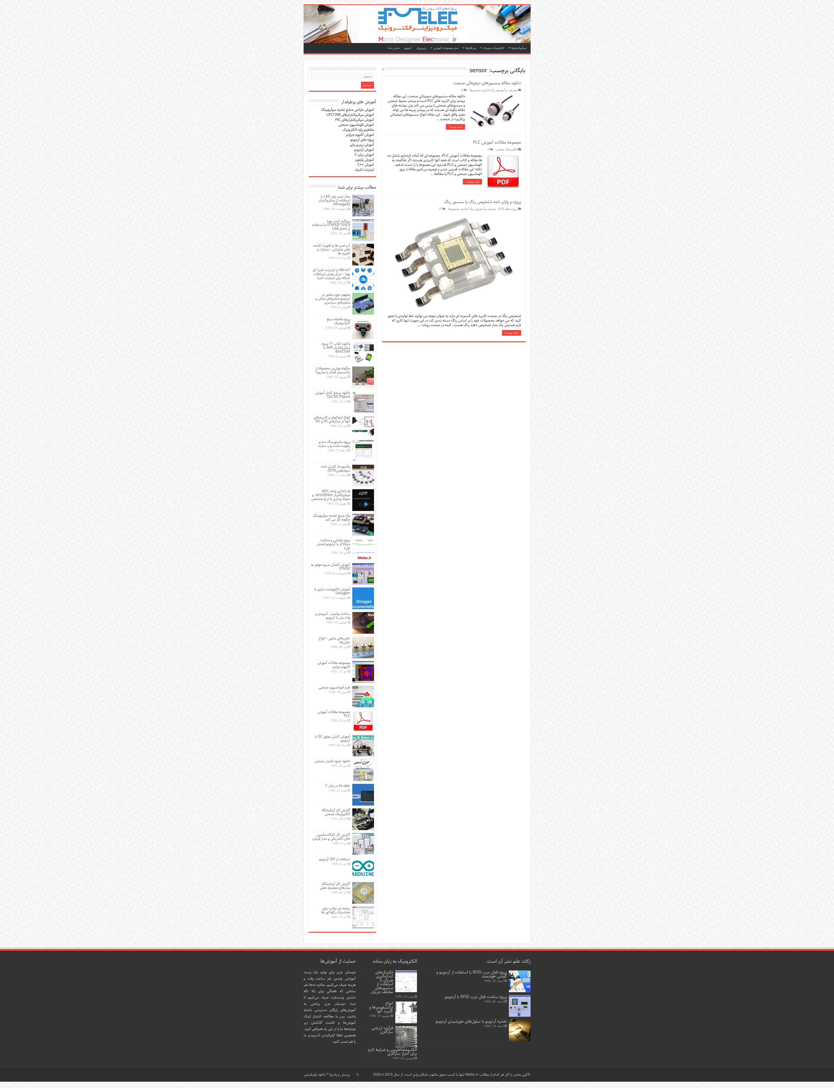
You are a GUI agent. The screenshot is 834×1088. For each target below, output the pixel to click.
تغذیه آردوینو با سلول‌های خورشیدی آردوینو (471, 1021)
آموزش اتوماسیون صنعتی (356, 125)
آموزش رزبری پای (362, 145)
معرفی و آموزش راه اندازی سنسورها (494, 90)
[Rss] (357, 1074)
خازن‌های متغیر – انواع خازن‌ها (334, 640)
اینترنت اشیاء (364, 170)
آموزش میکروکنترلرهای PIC (354, 120)
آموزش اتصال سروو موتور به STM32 (330, 567)
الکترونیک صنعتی (507, 149)
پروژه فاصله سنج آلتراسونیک (338, 321)
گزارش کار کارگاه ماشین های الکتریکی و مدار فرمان (331, 837)
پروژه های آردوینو (362, 140)
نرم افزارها (470, 48)
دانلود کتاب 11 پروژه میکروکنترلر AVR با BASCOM (335, 348)
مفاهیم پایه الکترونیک (358, 130)
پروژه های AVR (508, 209)
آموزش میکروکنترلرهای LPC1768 (350, 115)
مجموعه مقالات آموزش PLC (497, 142)
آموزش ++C (365, 165)
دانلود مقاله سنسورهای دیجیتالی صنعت (487, 83)
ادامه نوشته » (455, 126)
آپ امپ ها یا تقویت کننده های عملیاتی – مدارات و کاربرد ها (331, 249)
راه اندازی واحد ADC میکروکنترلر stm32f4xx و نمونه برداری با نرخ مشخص (330, 495)
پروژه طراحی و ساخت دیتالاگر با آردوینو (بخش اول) (333, 544)
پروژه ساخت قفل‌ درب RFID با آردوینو (476, 996)
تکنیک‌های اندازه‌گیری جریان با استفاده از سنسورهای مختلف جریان (382, 982)
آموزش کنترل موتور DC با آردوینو (332, 738)
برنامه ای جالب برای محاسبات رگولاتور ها (335, 910)
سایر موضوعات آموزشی (445, 48)
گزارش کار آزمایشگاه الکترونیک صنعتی (335, 812)
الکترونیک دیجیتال (493, 48)
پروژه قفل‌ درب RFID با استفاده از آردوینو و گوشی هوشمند (471, 974)
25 (440, 209)
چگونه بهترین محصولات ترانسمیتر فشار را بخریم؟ (332, 370)
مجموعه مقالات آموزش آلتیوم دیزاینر (334, 665)
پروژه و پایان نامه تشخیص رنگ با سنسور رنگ (482, 202)
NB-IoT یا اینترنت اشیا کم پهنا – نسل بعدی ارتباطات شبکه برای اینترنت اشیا (331, 274)
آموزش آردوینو (364, 150)
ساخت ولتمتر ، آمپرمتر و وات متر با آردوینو (332, 616)
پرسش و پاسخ (339, 1074)
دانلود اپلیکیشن (315, 1074)
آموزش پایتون (364, 160)
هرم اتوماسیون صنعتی (334, 687)
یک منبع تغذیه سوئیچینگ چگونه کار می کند (331, 517)
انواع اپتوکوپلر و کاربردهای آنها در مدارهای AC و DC (332, 419)
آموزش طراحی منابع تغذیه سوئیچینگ (347, 110)
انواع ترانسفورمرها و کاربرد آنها (381, 1007)
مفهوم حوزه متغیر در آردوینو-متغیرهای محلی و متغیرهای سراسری (332, 299)
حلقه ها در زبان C (337, 786)
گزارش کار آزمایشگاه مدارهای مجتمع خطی (335, 886)
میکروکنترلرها (518, 48)
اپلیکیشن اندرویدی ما (319, 1035)
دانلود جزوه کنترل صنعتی (332, 761)
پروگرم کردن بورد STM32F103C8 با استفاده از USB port (331, 225)
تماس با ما (394, 48)
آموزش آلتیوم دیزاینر (360, 135)
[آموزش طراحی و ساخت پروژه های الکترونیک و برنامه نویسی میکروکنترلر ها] (417, 24)
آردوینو (408, 48)
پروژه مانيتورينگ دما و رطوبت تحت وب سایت (334, 444)
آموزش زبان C (364, 155)
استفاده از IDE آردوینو (334, 859)
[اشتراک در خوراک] (383, 69)
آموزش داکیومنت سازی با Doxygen (332, 591)
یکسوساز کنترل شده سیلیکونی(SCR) (335, 468)
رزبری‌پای (421, 48)
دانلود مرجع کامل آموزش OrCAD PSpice (332, 395)
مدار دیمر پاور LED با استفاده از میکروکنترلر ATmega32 (334, 200)
